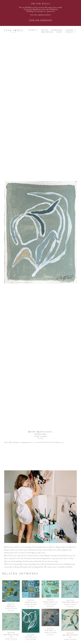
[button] (33, 30)
